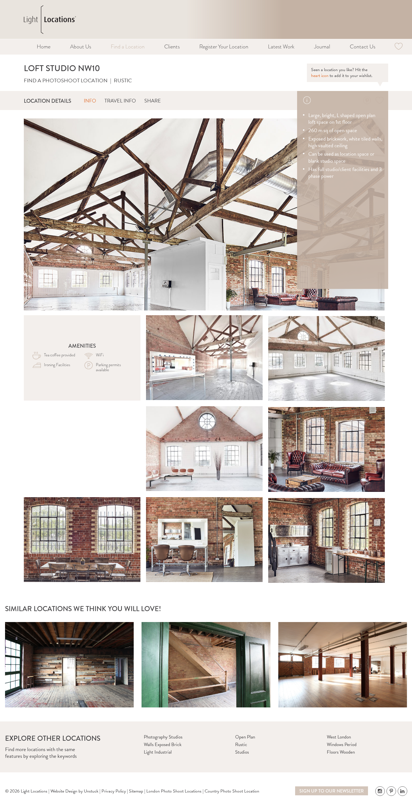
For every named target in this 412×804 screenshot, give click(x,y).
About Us (80, 47)
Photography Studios (163, 736)
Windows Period (342, 744)
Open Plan (245, 736)
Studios (242, 752)
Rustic (123, 80)
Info (90, 100)
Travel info (120, 100)
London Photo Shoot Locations (174, 791)
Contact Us (362, 47)
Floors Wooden (341, 752)
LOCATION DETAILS (47, 101)
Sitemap (136, 791)
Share (152, 100)
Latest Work (281, 47)
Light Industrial (158, 752)
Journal (322, 47)
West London (339, 736)
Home (43, 47)
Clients (172, 47)
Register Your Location (223, 47)
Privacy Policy (113, 791)
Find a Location (128, 47)
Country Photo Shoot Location (232, 791)
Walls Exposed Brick (163, 744)
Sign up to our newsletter (331, 791)
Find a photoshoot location (66, 80)
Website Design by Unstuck (74, 791)
